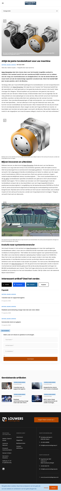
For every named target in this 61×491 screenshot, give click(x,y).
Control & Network (5, 444)
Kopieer (43, 284)
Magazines (19, 440)
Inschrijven (30, 359)
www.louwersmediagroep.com (50, 477)
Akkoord (53, 487)
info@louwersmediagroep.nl (49, 445)
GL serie (6, 178)
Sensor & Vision (6, 453)
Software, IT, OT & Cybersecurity (7, 461)
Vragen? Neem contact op (45, 419)
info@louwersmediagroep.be (49, 469)
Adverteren (19, 437)
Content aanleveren (19, 447)
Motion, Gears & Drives (9, 64)
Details (46, 487)
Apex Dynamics (7, 72)
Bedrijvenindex (20, 443)
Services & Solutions (5, 456)
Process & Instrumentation (7, 449)
